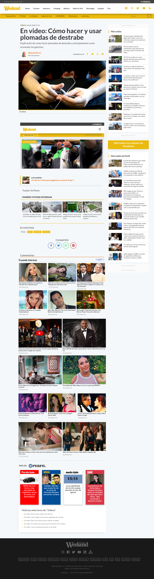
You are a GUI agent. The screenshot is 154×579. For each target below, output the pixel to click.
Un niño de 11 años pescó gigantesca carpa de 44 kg (51, 180)
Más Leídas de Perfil (120, 156)
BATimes (136, 559)
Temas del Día (10, 16)
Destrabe (46, 232)
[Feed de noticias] (84, 552)
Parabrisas (84, 559)
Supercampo (95, 559)
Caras (34, 559)
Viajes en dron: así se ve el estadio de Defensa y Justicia (92, 216)
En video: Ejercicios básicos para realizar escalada (41, 520)
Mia (117, 559)
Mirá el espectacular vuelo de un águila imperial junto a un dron (52, 216)
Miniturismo (73, 16)
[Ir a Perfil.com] (145, 1)
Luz (111, 559)
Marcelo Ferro (34, 53)
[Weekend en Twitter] (73, 552)
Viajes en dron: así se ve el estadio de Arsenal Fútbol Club (72, 216)
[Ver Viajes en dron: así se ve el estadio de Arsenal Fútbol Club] (72, 203)
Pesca (30, 232)
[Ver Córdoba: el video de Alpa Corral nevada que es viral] (32, 203)
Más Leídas (116, 31)
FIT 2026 (22, 16)
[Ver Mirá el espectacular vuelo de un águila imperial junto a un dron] (52, 203)
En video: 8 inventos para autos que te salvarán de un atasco (45, 524)
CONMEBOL (60, 16)
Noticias (42, 559)
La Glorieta (85, 16)
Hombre (73, 559)
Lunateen (125, 559)
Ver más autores (33, 55)
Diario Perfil (23, 559)
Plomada (37, 232)
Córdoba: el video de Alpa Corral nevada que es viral (32, 215)
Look (105, 559)
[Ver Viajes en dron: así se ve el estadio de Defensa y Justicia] (92, 203)
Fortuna (64, 559)
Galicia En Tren (46, 16)
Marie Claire (53, 559)
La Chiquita (33, 16)
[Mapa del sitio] (91, 552)
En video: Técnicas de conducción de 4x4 (38, 514)
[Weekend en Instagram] (63, 552)
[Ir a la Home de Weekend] (77, 545)
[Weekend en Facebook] (68, 552)
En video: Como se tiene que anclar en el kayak (40, 527)
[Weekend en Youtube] (79, 552)
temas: (23, 232)
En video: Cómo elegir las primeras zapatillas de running (43, 517)
